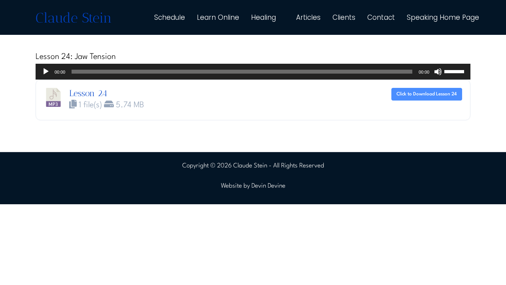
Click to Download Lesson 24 (426, 94)
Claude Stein (74, 18)
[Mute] (438, 72)
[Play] (46, 72)
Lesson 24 (88, 93)
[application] (253, 72)
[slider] (455, 71)
